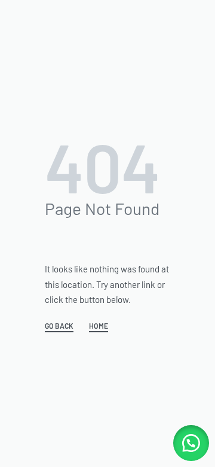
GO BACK (59, 326)
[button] (191, 443)
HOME (98, 326)
